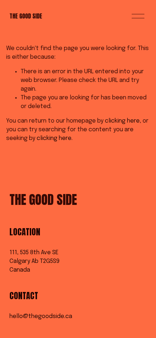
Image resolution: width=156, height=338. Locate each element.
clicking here (122, 121)
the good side (25, 16)
